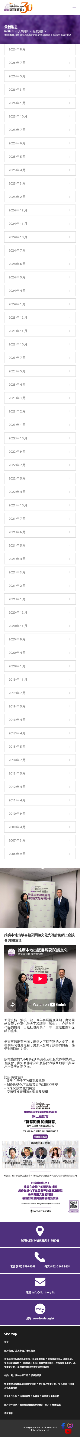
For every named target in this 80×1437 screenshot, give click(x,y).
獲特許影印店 (21, 1375)
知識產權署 (25, 1396)
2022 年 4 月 (17, 492)
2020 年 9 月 (17, 639)
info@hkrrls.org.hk (43, 1292)
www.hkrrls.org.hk (43, 1318)
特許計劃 (8, 1375)
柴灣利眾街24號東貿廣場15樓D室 (40, 1240)
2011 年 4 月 (17, 800)
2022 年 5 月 (17, 478)
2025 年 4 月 (17, 170)
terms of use (36, 1427)
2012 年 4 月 (17, 787)
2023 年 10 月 (18, 344)
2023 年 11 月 (18, 331)
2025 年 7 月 (17, 130)
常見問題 (62, 1384)
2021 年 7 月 (17, 518)
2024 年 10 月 (18, 237)
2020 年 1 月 (17, 666)
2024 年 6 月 (17, 264)
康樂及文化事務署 (50, 1396)
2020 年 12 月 (18, 612)
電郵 (28, 1292)
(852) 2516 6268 (25, 1266)
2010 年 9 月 (17, 813)
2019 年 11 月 (18, 679)
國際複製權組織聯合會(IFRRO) (34, 1405)
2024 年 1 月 (17, 304)
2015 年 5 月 (17, 746)
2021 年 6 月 (17, 532)
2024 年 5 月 (17, 277)
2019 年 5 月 (17, 706)
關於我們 (8, 1351)
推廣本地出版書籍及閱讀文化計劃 (20, 1384)
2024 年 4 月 (17, 290)
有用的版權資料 (11, 1363)
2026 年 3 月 (17, 89)
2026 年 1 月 (17, 103)
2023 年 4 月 (17, 384)
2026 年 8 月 (17, 49)
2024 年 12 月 (18, 210)
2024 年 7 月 (17, 250)
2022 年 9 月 (17, 451)
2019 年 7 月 (17, 693)
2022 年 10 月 (18, 438)
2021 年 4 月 (17, 559)
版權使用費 (36, 1375)
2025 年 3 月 (17, 183)
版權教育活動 (38, 1359)
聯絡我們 (30, 1351)
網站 (29, 1318)
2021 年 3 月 (17, 572)
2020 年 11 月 (18, 626)
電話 (22, 1266)
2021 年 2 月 (17, 585)
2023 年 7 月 (17, 357)
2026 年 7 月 (17, 62)
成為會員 (19, 1351)
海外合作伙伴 (10, 1405)
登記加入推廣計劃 (47, 1384)
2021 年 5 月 (17, 545)
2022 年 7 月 (17, 465)
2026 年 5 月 (17, 76)
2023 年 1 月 (17, 425)
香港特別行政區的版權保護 (17, 1359)
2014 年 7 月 (17, 760)
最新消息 (8, 1413)
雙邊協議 (56, 1405)
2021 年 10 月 (18, 505)
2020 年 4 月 (17, 652)
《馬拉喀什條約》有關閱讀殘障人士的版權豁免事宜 (46, 1363)
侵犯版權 (67, 1359)
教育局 (36, 1396)
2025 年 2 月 (17, 197)
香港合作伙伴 (10, 1396)
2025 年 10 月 (18, 116)
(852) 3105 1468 (60, 1266)
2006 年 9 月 (17, 854)
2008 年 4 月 (17, 827)
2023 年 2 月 (17, 411)
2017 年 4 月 (17, 733)
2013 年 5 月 (17, 773)
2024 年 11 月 (18, 223)
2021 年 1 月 (17, 599)
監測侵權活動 (54, 1359)
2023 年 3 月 (17, 398)
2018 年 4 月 (17, 719)
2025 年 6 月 (17, 143)
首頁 (6, 1342)
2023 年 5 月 (17, 371)
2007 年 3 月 (17, 840)
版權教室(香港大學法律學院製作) (33, 1367)
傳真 (57, 1266)
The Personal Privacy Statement (44, 1428)
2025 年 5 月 (17, 156)
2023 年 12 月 (18, 317)
